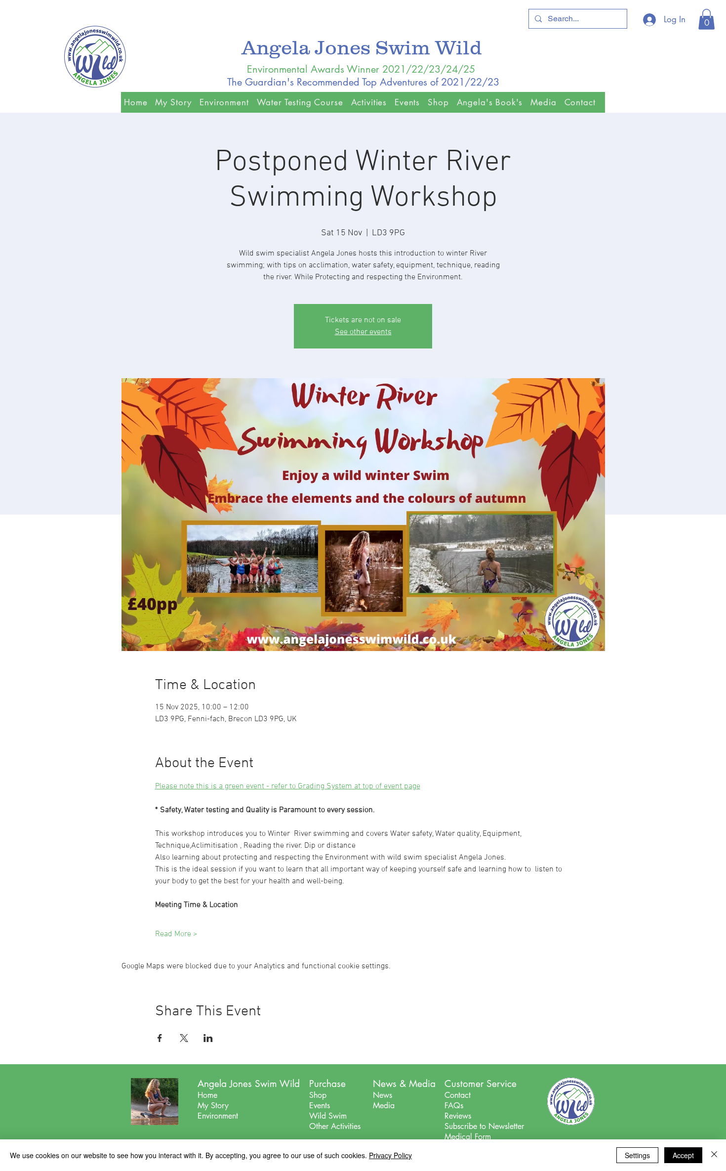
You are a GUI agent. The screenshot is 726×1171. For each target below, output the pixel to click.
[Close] (714, 1155)
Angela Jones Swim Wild (364, 47)
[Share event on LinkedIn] (208, 1038)
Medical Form (467, 1136)
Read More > (176, 934)
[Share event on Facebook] (159, 1038)
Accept (683, 1155)
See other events (363, 332)
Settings (637, 1155)
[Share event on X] (184, 1038)
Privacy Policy (390, 1155)
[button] (706, 19)
